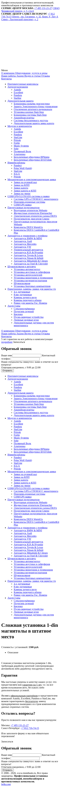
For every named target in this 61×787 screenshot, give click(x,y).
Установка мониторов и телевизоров (33, 277)
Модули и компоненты (20, 126)
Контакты (6, 78)
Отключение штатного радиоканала (33, 109)
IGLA (17, 174)
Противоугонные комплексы (23, 84)
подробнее (7, 342)
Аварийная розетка (24, 117)
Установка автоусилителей (28, 275)
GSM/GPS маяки (23, 204)
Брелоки (18, 314)
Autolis (17, 89)
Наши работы (8, 76)
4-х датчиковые (22, 291)
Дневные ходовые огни (26, 320)
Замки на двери (22, 193)
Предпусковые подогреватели (24, 207)
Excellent (18, 92)
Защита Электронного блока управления (35, 106)
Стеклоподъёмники (24, 308)
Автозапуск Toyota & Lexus (28, 255)
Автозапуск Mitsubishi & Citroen (31, 261)
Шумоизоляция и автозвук (22, 266)
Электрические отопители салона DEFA (35, 216)
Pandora (18, 95)
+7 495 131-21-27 (20, 725)
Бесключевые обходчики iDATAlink (33, 159)
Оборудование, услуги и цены (30, 73)
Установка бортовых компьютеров (32, 286)
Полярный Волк (22, 151)
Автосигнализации (18, 86)
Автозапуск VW (22, 247)
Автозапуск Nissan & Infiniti (28, 258)
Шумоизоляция (22, 283)
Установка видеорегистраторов (30, 280)
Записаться (19, 342)
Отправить (8, 370)
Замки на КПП (22, 185)
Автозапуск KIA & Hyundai (28, 252)
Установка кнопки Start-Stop (29, 112)
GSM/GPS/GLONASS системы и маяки (29, 196)
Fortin (17, 143)
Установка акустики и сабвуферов (32, 272)
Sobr (16, 148)
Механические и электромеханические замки (32, 179)
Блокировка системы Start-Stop (30, 115)
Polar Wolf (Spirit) (23, 168)
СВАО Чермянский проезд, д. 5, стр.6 (30, 9)
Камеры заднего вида (25, 297)
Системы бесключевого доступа (31, 120)
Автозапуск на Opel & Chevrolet (31, 263)
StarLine (18, 137)
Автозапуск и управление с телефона (27, 235)
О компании (7, 73)
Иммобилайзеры (16, 162)
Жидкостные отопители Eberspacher (33, 213)
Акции (20, 76)
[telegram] (24, 43)
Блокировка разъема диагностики (32, 103)
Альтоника (19, 154)
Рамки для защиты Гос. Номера (30, 303)
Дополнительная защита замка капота (34, 123)
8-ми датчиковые (23, 294)
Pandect (18, 165)
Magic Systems (21, 145)
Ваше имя (6, 355)
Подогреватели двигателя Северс (31, 218)
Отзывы (45, 76)
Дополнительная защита (20, 101)
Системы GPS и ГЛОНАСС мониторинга (36, 199)
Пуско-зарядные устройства (28, 317)
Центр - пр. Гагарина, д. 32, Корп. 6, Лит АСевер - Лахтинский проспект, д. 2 (29, 18)
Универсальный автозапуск (28, 249)
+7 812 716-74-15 (30, 728)
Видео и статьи (32, 76)
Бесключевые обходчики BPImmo (31, 157)
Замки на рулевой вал (25, 182)
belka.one (6, 784)
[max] (24, 67)
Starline (17, 98)
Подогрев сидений (24, 311)
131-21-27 (43, 8)
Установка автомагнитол (27, 269)
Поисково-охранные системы (29, 202)
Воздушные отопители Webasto (30, 210)
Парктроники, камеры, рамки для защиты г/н (32, 289)
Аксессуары (14, 306)
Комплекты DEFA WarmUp (28, 227)
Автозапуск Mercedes (25, 244)
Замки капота (21, 188)
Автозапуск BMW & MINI (28, 238)
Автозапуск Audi (23, 241)
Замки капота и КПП (25, 190)
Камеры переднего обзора (27, 300)
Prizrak (17, 140)
